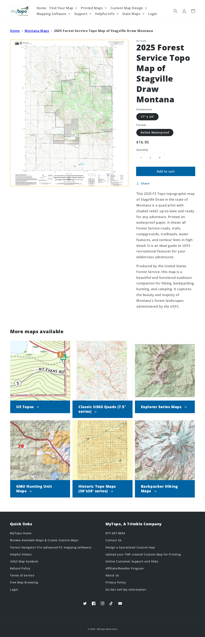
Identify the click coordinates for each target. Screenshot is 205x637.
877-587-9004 (115, 533)
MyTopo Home (21, 533)
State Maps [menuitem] (131, 14)
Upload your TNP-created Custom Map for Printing (143, 554)
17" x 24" (147, 117)
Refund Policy (20, 568)
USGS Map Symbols (24, 561)
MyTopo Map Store (107, 629)
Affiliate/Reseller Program (125, 568)
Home (15, 31)
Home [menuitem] (41, 8)
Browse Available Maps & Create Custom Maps (44, 540)
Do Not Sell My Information (126, 589)
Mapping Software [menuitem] (52, 14)
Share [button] (145, 183)
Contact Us (114, 540)
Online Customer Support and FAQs (132, 561)
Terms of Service (22, 575)
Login (14, 589)
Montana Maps (37, 31)
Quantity (142, 150)
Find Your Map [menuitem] (61, 8)
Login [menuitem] (152, 14)
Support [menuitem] (80, 14)
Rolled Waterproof (155, 132)
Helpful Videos (21, 554)
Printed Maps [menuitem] (92, 8)
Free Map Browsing (24, 582)
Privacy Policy (116, 582)
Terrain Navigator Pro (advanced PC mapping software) (50, 547)
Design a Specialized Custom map (130, 547)
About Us (112, 575)
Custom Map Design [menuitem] (127, 8)
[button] (175, 11)
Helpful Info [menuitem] (105, 14)
